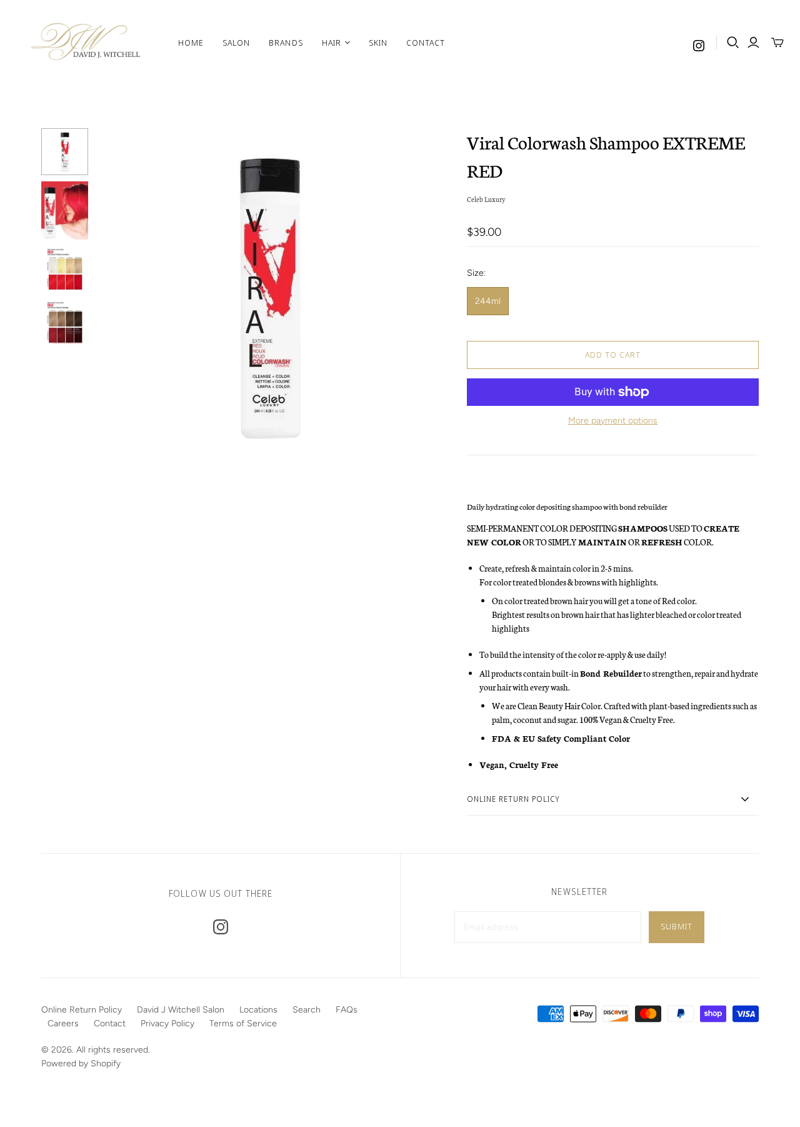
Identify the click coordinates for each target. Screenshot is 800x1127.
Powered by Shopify (81, 1063)
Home (191, 42)
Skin (378, 42)
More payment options (613, 420)
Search (306, 1009)
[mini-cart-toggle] (778, 42)
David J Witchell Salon (180, 1009)
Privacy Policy (167, 1023)
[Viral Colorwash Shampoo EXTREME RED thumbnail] (64, 151)
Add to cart (613, 354)
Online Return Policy (81, 1009)
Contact (425, 42)
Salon (236, 42)
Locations (258, 1009)
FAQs (347, 1009)
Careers (63, 1023)
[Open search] (733, 42)
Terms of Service (243, 1023)
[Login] (753, 42)
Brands (285, 42)
